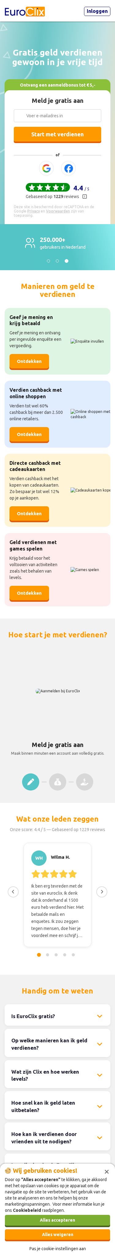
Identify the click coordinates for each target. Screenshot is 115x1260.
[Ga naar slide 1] (39, 955)
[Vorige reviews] (13, 891)
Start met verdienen (57, 134)
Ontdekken (29, 434)
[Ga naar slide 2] (47, 954)
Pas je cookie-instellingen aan (57, 1248)
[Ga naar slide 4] (64, 954)
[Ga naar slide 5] (73, 954)
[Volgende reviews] (101, 891)
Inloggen (97, 11)
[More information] (84, 196)
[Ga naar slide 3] (56, 954)
